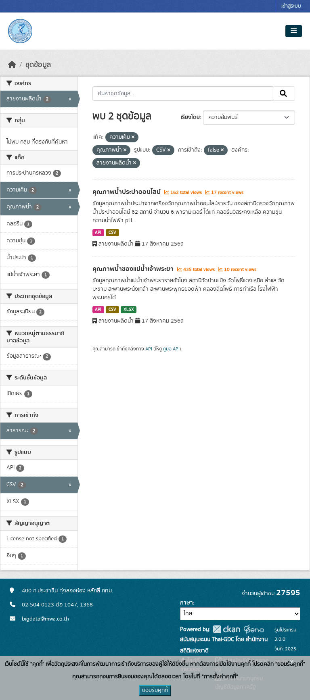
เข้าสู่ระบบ (291, 6)
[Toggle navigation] (293, 31)
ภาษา (186, 603)
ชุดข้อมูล (38, 65)
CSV (112, 232)
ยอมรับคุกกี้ (155, 690)
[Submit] (284, 93)
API (98, 232)
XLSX (129, 309)
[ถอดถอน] (133, 137)
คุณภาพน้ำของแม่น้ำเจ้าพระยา (133, 269)
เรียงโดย (190, 117)
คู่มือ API (171, 348)
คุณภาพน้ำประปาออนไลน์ (127, 192)
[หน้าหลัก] (12, 65)
